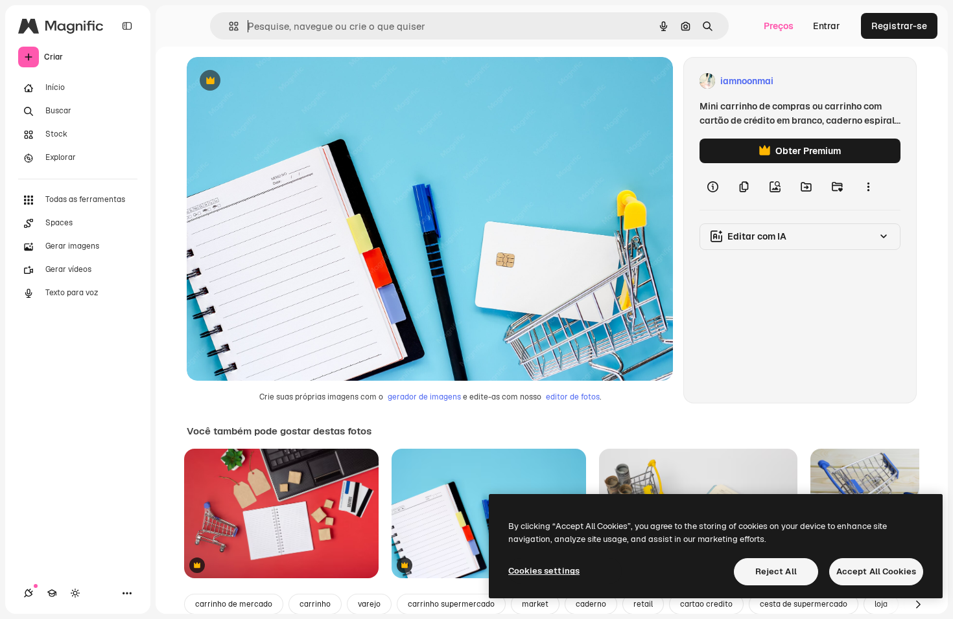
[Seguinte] (918, 604)
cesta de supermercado (803, 604)
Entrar (826, 26)
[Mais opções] (868, 186)
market (535, 604)
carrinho (315, 604)
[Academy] (51, 593)
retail (643, 604)
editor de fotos (573, 397)
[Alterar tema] (75, 593)
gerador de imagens (424, 397)
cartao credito (706, 604)
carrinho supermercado (451, 604)
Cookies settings (544, 570)
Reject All (776, 571)
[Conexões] (28, 593)
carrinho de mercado (233, 604)
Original (270, 81)
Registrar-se (899, 26)
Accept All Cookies (876, 571)
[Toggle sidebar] (127, 26)
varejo (369, 604)
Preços (779, 26)
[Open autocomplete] (228, 26)
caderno (591, 604)
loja (881, 604)
